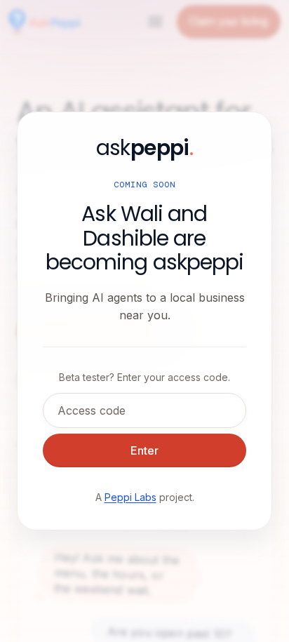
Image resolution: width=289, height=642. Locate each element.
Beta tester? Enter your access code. (144, 377)
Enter (144, 450)
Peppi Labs (130, 497)
